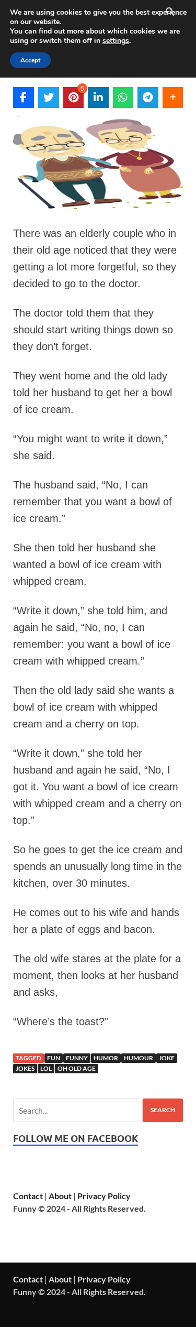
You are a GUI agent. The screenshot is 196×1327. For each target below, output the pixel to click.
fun (53, 1058)
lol (46, 1068)
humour (138, 1058)
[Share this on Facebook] (23, 97)
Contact (28, 1196)
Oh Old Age (76, 1068)
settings (115, 41)
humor (106, 1058)
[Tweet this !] (48, 97)
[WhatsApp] (123, 97)
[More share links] (173, 97)
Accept (30, 60)
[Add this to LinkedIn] (98, 97)
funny (77, 1058)
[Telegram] (147, 97)
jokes (25, 1068)
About (60, 1196)
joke (167, 1058)
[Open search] (170, 12)
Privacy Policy (104, 1196)
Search (163, 1110)
